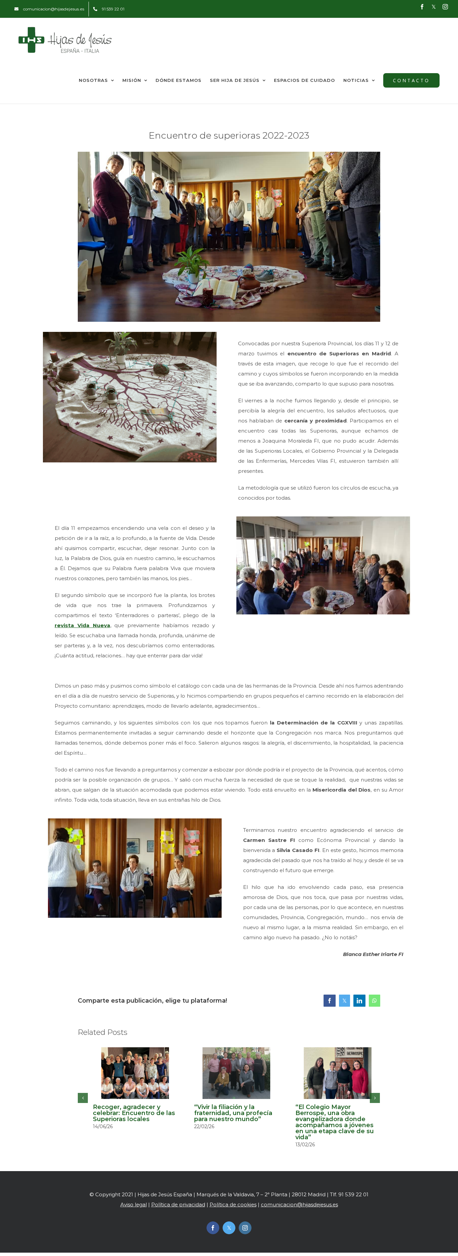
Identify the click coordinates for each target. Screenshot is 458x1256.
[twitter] (229, 1227)
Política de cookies (233, 1204)
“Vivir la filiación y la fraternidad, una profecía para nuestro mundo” (233, 1113)
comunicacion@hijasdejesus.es (299, 1204)
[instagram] (245, 1227)
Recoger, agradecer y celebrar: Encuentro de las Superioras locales (134, 1113)
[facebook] (213, 1227)
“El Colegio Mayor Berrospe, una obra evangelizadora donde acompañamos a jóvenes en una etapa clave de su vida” (334, 1122)
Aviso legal (133, 1204)
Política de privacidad (178, 1204)
